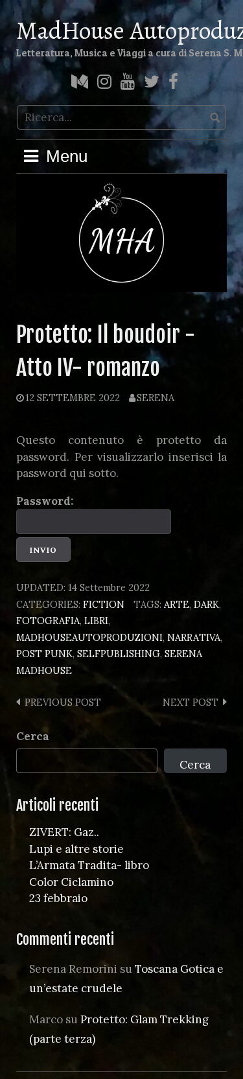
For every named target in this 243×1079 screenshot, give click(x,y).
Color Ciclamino (71, 882)
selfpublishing (118, 653)
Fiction (103, 604)
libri (96, 620)
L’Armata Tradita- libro (89, 865)
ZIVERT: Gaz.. (64, 832)
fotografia (48, 620)
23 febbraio (58, 898)
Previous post (63, 702)
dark (206, 604)
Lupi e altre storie (76, 849)
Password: (44, 501)
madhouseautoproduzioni (89, 637)
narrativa (193, 637)
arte (176, 604)
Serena (155, 397)
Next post (190, 702)
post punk (44, 653)
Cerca (32, 736)
